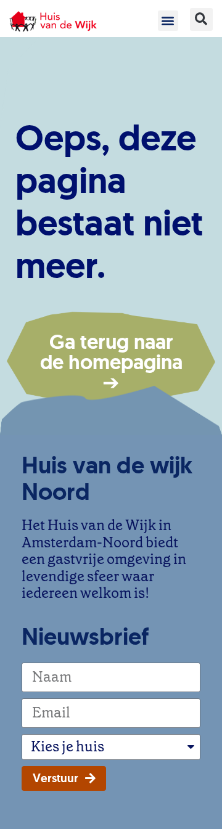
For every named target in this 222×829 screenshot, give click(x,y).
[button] (168, 20)
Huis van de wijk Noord (107, 478)
